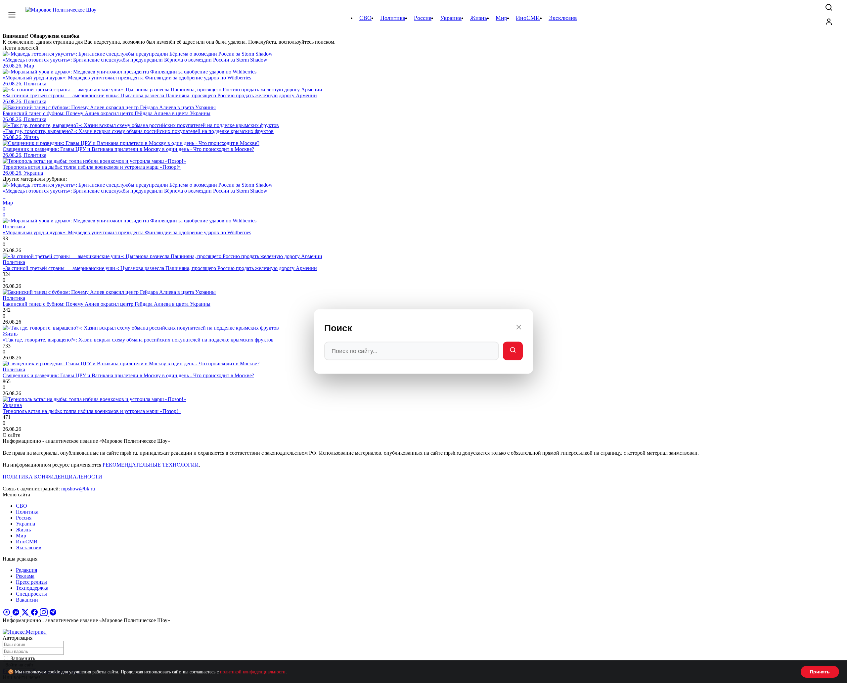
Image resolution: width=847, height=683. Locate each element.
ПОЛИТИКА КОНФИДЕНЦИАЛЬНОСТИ (52, 476)
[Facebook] (35, 614)
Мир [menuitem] (501, 18)
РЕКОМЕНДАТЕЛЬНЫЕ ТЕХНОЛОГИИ (151, 465)
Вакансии (27, 600)
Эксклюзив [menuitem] (563, 18)
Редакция (26, 570)
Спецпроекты (31, 594)
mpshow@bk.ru (78, 488)
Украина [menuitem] (451, 18)
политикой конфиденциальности (253, 671)
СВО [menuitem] (365, 18)
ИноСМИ (27, 541)
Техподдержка (32, 588)
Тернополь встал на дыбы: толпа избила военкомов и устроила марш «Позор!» (92, 411)
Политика (27, 512)
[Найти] (513, 351)
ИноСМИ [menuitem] (528, 18)
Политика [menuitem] (392, 18)
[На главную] (61, 18)
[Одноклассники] (7, 614)
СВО (21, 506)
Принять (820, 671)
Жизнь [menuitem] (478, 18)
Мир (21, 535)
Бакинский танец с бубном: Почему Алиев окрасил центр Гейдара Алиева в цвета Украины (106, 304)
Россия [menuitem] (422, 18)
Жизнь (23, 529)
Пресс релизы (31, 582)
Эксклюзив (28, 547)
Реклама (25, 576)
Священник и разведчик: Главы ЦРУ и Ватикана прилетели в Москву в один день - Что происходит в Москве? (128, 375)
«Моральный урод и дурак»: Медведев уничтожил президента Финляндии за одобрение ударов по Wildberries (127, 232)
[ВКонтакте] (16, 614)
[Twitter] (25, 614)
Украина (25, 523)
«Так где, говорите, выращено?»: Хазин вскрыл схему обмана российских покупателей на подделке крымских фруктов (138, 339)
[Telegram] (53, 614)
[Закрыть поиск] (519, 328)
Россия (23, 518)
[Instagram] (44, 614)
